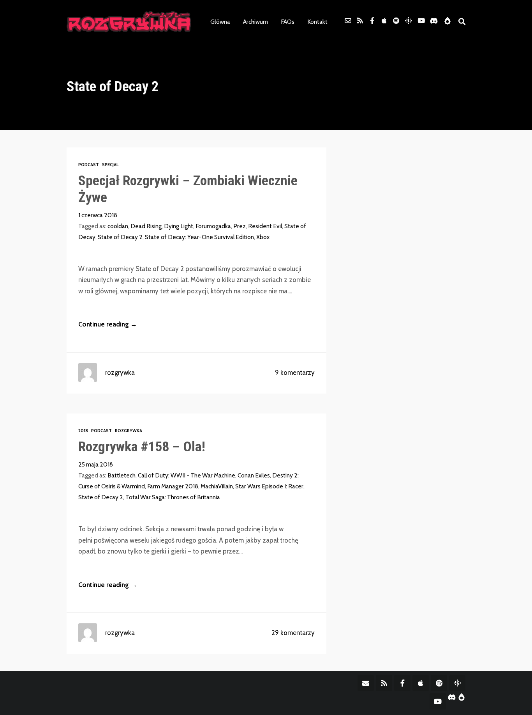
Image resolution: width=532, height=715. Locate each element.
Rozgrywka (128, 430)
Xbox (263, 237)
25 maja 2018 (95, 464)
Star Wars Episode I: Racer (269, 486)
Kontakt (317, 21)
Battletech (121, 475)
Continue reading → (107, 324)
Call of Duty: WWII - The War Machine (186, 475)
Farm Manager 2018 (172, 486)
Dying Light (178, 226)
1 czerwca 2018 (97, 215)
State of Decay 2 (120, 237)
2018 (83, 430)
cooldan (117, 226)
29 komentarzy (293, 633)
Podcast (88, 164)
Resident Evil (265, 226)
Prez (239, 226)
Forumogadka (213, 226)
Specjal (110, 164)
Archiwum (255, 21)
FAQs (287, 21)
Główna (220, 21)
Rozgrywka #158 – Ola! (141, 446)
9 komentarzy (295, 372)
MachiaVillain (217, 486)
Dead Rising (146, 226)
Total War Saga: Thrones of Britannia (172, 497)
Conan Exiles (254, 475)
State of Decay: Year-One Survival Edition (199, 237)
